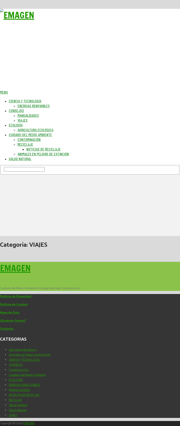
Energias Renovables (34, 105)
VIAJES (13, 415)
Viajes (22, 120)
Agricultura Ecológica (35, 129)
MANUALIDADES (19, 390)
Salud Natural (20, 158)
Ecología (16, 125)
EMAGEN (15, 268)
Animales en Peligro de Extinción (43, 153)
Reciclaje (25, 144)
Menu (4, 92)
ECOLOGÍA (16, 380)
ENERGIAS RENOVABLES (24, 385)
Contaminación (29, 139)
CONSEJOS (16, 365)
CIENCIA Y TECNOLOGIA (24, 360)
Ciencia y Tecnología (25, 101)
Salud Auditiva (18, 405)
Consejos (16, 110)
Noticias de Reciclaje (43, 149)
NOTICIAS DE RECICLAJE (24, 395)
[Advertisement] (90, 59)
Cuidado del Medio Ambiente (30, 134)
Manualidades (28, 115)
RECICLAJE (15, 400)
